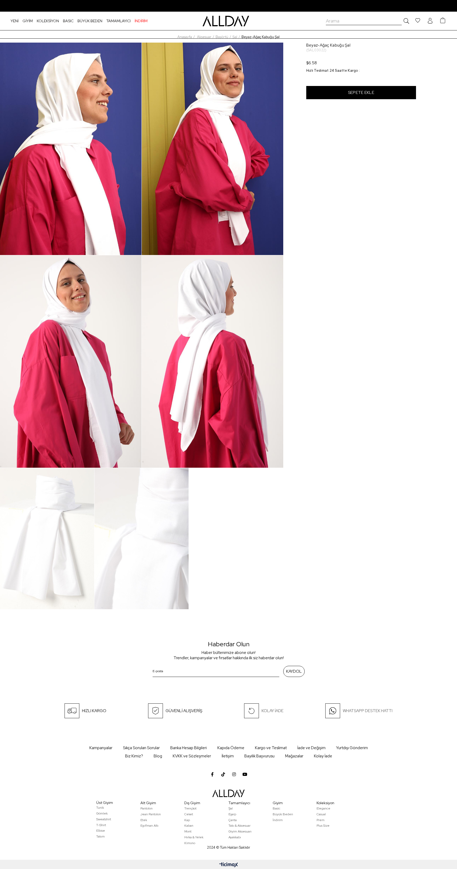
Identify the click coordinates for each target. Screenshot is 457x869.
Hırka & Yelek (193, 837)
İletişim (228, 756)
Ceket (188, 814)
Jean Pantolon (150, 814)
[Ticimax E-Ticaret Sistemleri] (228, 865)
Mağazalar (294, 756)
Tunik (100, 808)
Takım (100, 836)
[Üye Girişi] (430, 21)
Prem (321, 820)
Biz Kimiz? (134, 756)
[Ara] (405, 21)
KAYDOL (294, 671)
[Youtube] (245, 774)
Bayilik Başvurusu (259, 756)
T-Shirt (101, 825)
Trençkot (190, 808)
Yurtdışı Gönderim (352, 747)
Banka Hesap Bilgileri (188, 747)
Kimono (189, 843)
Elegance (323, 808)
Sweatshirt (103, 819)
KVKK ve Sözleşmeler (192, 756)
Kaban (188, 825)
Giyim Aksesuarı (240, 831)
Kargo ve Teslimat (271, 747)
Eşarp (232, 814)
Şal (231, 808)
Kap (187, 820)
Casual (321, 814)
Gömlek (102, 813)
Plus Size (323, 825)
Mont (187, 831)
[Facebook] (212, 774)
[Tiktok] (223, 774)
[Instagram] (234, 774)
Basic (276, 808)
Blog (158, 756)
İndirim (278, 820)
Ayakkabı (235, 837)
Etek (143, 820)
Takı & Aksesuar (239, 825)
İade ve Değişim (311, 747)
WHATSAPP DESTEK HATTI (367, 710)
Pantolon (146, 808)
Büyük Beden (283, 814)
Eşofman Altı (149, 825)
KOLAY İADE (273, 710)
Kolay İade (323, 756)
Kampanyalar (100, 747)
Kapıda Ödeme (230, 747)
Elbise (100, 831)
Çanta (233, 820)
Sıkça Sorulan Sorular (141, 747)
